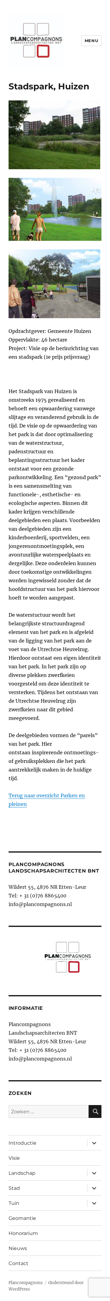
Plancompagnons (26, 1282)
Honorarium (23, 1233)
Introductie (22, 1143)
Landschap (22, 1173)
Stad (14, 1188)
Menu (91, 40)
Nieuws (18, 1248)
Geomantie (22, 1218)
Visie (14, 1158)
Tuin (14, 1203)
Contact (18, 1263)
